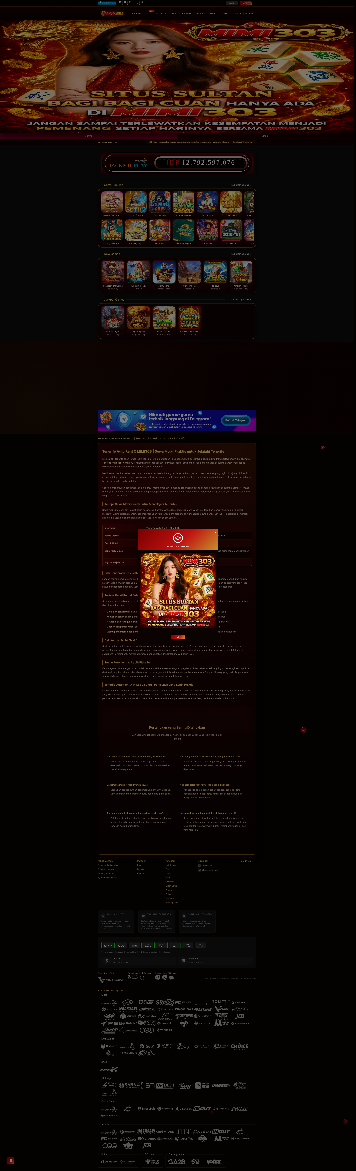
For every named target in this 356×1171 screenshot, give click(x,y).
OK (178, 637)
